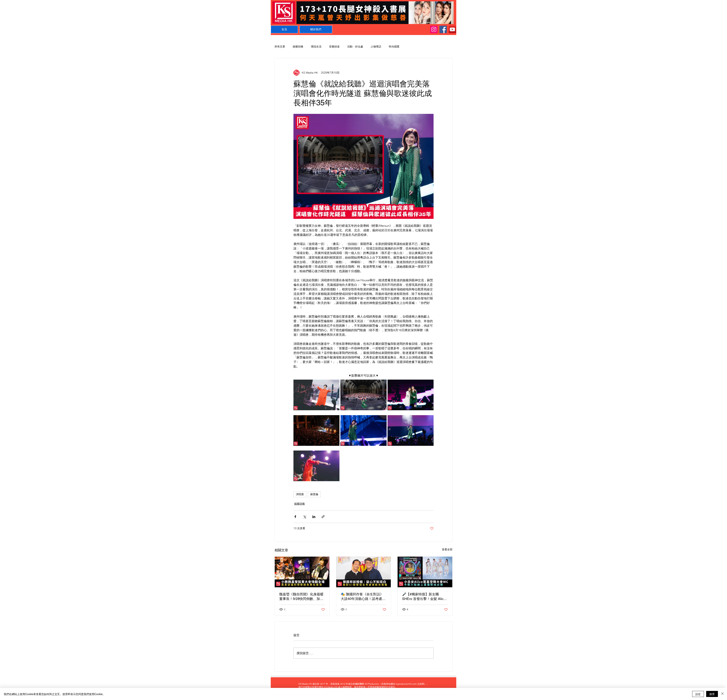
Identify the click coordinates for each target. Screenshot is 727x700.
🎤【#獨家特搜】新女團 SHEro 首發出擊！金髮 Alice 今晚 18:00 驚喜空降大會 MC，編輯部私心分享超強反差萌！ (423, 596)
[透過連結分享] (323, 516)
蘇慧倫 (314, 494)
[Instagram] (434, 29)
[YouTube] (452, 29)
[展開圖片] (316, 395)
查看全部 (447, 549)
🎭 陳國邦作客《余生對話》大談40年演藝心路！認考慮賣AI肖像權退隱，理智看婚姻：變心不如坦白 (363, 596)
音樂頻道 (334, 46)
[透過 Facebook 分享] (295, 516)
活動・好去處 (355, 46)
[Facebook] (443, 29)
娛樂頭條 (298, 46)
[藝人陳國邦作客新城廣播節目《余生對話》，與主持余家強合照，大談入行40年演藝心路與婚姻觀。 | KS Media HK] (363, 572)
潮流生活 (316, 46)
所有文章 (280, 46)
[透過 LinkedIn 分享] (314, 516)
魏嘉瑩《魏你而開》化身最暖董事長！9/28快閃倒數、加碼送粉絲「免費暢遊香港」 (301, 596)
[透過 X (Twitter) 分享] (304, 516)
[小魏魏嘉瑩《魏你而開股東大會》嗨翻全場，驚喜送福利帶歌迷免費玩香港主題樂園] (302, 572)
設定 (698, 694)
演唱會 (300, 494)
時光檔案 (394, 46)
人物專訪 (376, 46)
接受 (712, 694)
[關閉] (722, 694)
